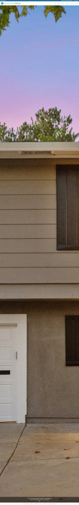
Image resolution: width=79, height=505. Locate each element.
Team (55, 3)
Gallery (26, 503)
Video (32, 503)
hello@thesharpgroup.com (67, 0)
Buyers (59, 3)
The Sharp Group (7, 3)
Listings (67, 3)
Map (40, 503)
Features (36, 503)
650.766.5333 (76, 0)
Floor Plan (45, 503)
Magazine (71, 3)
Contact (76, 3)
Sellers (63, 3)
